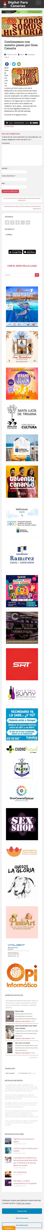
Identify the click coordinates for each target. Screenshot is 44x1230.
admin (22, 54)
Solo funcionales (22, 1218)
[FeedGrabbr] (22, 1057)
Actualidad (30, 54)
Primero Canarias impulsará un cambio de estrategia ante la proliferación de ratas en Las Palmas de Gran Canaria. (21, 1097)
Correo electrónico (9, 176)
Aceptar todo (22, 1211)
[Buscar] (37, 275)
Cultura (6, 57)
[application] (22, 123)
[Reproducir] (7, 123)
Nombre (5, 168)
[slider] (36, 123)
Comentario (6, 143)
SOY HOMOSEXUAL (20, 1172)
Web (3, 183)
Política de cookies (23, 1203)
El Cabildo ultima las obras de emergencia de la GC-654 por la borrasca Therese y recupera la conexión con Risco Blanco (21, 1105)
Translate (33, 1073)
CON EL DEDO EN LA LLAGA (22, 265)
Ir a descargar (9, 126)
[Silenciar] (31, 123)
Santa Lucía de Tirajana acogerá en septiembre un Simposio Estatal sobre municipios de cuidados (21, 1123)
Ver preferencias (22, 1225)
